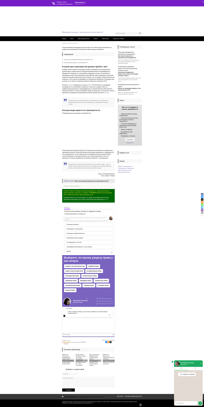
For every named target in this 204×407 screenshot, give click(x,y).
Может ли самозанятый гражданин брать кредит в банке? (68, 362)
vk (140, 405)
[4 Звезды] (68, 342)
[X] (111, 342)
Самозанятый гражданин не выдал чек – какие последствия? (81, 363)
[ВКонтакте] (106, 342)
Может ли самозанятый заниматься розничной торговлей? (109, 362)
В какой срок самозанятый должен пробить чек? (77, 59)
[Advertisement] (102, 18)
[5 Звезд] (70, 342)
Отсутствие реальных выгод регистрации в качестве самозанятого (128, 119)
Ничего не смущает (126, 129)
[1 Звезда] (63, 342)
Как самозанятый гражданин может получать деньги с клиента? (93, 363)
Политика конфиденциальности (133, 396)
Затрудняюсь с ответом (128, 136)
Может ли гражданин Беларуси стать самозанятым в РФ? (129, 89)
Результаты (129, 142)
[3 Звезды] (66, 342)
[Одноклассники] (108, 342)
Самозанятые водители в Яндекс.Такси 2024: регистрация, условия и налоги (128, 74)
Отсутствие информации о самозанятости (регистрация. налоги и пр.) (127, 125)
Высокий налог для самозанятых (125, 132)
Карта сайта (120, 396)
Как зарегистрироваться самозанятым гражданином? (127, 56)
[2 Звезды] (65, 342)
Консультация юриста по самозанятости (75, 62)
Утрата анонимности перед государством (128, 114)
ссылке (107, 92)
